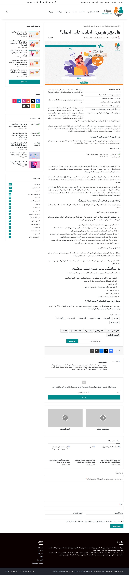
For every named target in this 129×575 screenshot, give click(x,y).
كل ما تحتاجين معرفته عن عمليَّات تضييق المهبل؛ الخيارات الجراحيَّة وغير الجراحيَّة (18, 62)
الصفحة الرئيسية (92, 12)
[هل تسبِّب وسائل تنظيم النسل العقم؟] (114, 157)
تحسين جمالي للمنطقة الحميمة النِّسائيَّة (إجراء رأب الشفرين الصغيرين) (18, 43)
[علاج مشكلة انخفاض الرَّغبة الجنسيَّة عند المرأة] (34, 34)
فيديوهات (50, 12)
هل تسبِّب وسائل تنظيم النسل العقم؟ (97, 154)
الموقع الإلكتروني (77, 513)
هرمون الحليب (113, 335)
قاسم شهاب (113, 37)
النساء (106, 26)
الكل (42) (24, 82)
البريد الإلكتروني (118, 513)
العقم (64, 331)
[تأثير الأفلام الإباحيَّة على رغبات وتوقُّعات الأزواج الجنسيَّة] (34, 164)
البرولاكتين (98, 331)
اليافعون (36, 204)
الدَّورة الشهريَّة (75, 331)
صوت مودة (35, 211)
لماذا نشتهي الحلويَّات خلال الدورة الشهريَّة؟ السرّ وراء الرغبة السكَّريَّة (19, 135)
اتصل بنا (114, 2)
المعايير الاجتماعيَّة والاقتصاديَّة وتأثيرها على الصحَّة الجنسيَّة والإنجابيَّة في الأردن (18, 145)
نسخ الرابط (72, 341)
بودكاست (59, 12)
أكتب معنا (95, 2)
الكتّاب (101, 2)
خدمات (74, 12)
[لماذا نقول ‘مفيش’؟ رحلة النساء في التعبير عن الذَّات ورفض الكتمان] (84, 452)
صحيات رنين (34, 224)
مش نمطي (35, 221)
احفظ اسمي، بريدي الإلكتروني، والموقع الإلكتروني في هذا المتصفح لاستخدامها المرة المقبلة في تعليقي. (94, 521)
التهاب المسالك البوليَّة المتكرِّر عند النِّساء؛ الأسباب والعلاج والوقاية (18, 53)
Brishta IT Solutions (59, 571)
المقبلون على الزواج (32, 194)
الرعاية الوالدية (34, 201)
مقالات (82, 12)
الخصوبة (87, 331)
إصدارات (67, 12)
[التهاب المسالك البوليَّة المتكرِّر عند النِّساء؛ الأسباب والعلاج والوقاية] (34, 53)
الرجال (36, 197)
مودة (103, 571)
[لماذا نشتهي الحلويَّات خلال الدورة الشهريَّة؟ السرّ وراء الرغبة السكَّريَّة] (109, 452)
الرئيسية (116, 26)
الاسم (121, 504)
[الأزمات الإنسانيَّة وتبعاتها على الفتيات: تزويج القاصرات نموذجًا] (59, 452)
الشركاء (107, 2)
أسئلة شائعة (34, 230)
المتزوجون (35, 187)
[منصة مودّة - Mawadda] (112, 12)
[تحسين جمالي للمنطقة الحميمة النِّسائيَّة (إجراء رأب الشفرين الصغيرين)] (34, 43)
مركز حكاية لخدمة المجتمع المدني (83, 571)
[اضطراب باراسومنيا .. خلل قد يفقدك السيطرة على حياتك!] (34, 155)
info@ (7, 571)
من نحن (120, 2)
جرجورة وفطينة (33, 214)
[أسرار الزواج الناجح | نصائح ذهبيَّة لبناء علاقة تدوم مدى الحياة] (34, 127)
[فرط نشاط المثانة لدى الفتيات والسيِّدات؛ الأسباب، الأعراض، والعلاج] (34, 72)
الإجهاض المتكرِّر (112, 331)
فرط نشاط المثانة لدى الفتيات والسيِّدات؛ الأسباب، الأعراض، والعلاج (18, 72)
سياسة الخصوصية (85, 2)
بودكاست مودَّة (34, 217)
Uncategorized (33, 237)
